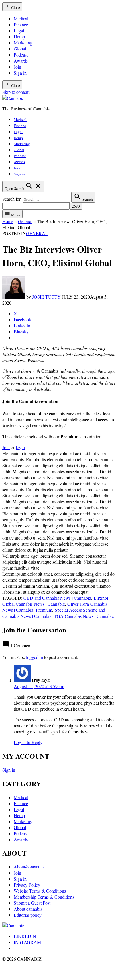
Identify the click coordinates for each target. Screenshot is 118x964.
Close (15, 7)
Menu (15, 214)
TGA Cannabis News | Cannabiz (84, 616)
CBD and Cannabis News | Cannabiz (57, 598)
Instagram (27, 942)
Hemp (19, 37)
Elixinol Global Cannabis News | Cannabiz (55, 601)
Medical (21, 18)
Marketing (23, 43)
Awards (21, 61)
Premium (44, 610)
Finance (21, 25)
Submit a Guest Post (32, 903)
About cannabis (28, 909)
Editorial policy (28, 915)
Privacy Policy (27, 885)
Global (20, 49)
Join (17, 67)
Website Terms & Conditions (40, 891)
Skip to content (16, 92)
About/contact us (29, 867)
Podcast (21, 55)
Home (7, 221)
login (20, 447)
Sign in (20, 73)
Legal (19, 31)
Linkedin (25, 936)
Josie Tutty (46, 297)
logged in (34, 657)
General (25, 221)
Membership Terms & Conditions (44, 897)
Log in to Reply (28, 742)
